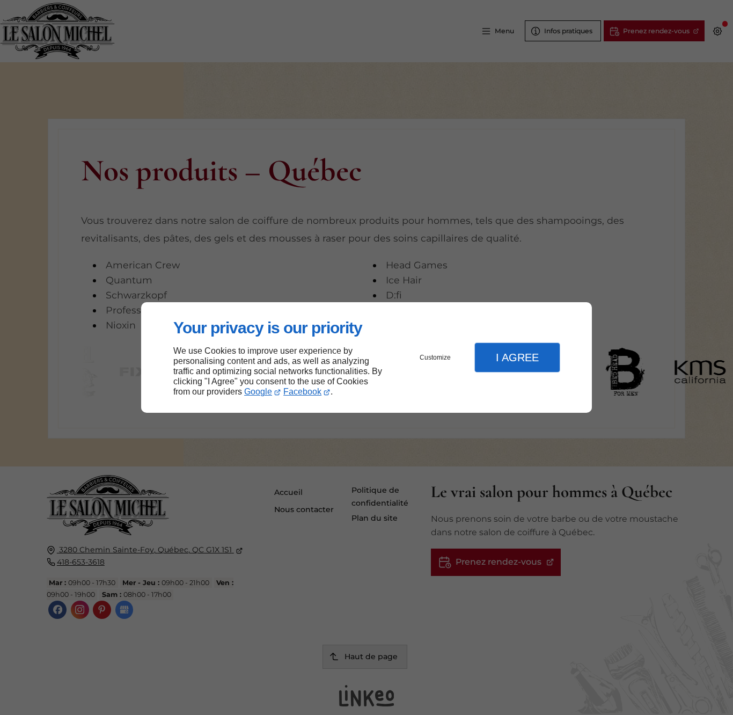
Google (258, 391)
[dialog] (366, 357)
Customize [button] (435, 357)
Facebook (302, 391)
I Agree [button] (517, 357)
